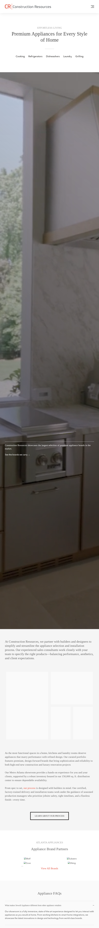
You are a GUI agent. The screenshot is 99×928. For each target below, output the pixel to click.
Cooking (20, 56)
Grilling (79, 56)
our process (29, 788)
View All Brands (49, 868)
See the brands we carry (16, 454)
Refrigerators (35, 56)
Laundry (67, 56)
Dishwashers (53, 56)
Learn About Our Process (49, 816)
